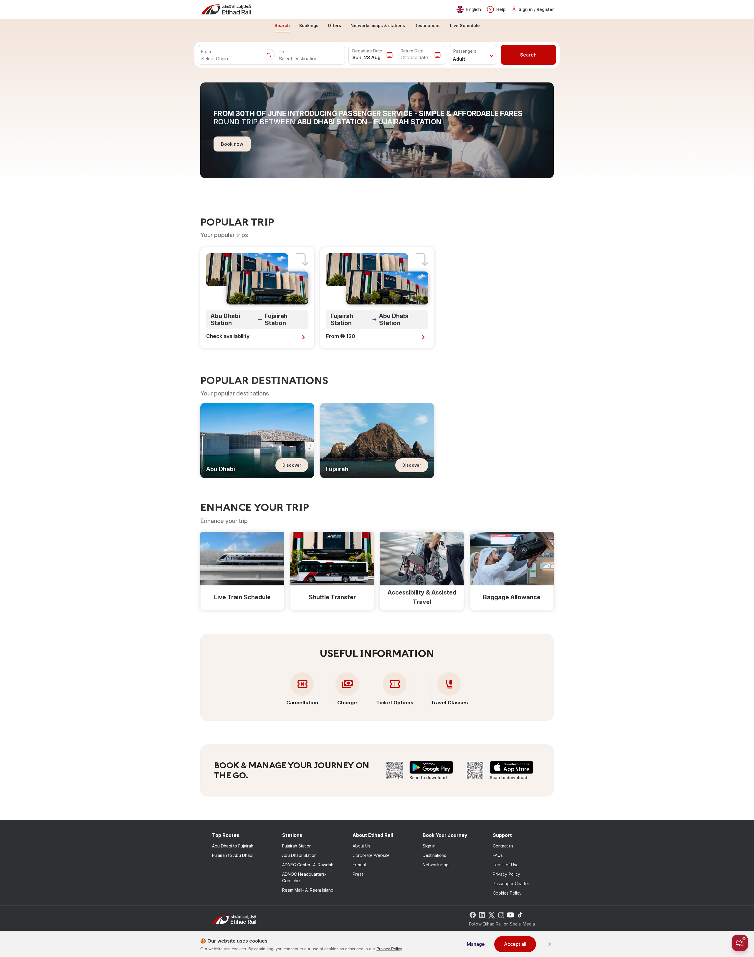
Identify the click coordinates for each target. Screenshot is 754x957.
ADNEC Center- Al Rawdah (307, 864)
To (281, 51)
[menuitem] (282, 26)
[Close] (549, 944)
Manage (476, 944)
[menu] (377, 26)
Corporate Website (371, 855)
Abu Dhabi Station (299, 855)
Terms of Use (506, 864)
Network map (436, 864)
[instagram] (501, 914)
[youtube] (510, 914)
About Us (361, 845)
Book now (232, 144)
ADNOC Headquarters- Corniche (304, 877)
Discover (291, 465)
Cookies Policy (507, 892)
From (206, 51)
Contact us (503, 845)
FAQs (498, 855)
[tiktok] (519, 914)
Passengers (464, 51)
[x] (491, 914)
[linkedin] (482, 914)
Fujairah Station (297, 845)
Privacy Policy (506, 874)
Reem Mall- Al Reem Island (307, 890)
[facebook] (472, 914)
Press (358, 874)
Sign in (429, 845)
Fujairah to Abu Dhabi (232, 855)
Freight (359, 864)
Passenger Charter (511, 883)
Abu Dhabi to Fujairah (232, 845)
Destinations (434, 855)
